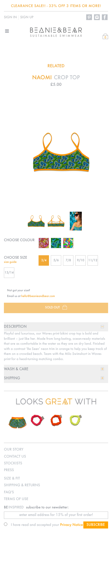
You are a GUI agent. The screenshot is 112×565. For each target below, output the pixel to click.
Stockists (13, 463)
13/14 (9, 273)
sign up (26, 17)
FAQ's (9, 492)
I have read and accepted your (47, 525)
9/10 (80, 260)
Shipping (12, 378)
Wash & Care (16, 369)
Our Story (13, 450)
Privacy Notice (71, 525)
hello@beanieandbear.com (38, 296)
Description (15, 327)
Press (9, 470)
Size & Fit (12, 479)
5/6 (56, 260)
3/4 (44, 260)
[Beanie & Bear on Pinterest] (89, 17)
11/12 (92, 260)
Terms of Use (16, 499)
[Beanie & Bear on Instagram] (97, 17)
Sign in (10, 17)
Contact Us (15, 457)
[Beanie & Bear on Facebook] (105, 17)
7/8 (68, 260)
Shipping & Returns (22, 485)
